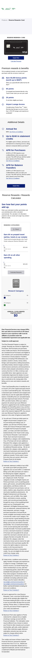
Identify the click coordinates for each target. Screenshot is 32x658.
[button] (16, 61)
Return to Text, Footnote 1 (11, 461)
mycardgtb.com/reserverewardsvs (13, 582)
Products (4, 20)
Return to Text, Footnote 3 (11, 590)
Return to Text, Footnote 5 (11, 635)
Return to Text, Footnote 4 (11, 610)
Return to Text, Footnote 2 (11, 555)
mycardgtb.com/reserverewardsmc (13, 584)
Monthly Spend (7, 249)
